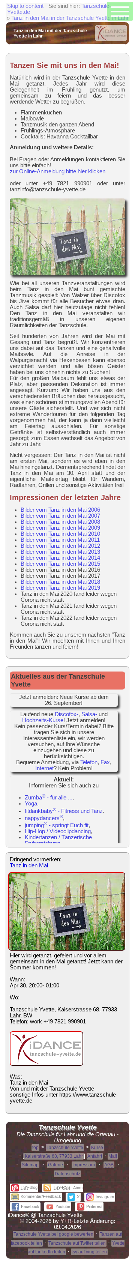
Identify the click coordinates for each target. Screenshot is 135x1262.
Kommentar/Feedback (41, 1196)
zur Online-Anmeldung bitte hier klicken (57, 171)
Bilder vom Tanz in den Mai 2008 (60, 522)
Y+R (66, 1221)
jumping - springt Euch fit (56, 825)
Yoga (31, 804)
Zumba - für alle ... (48, 798)
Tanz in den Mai (29, 865)
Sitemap (30, 1164)
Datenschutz (67, 1173)
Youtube (63, 1206)
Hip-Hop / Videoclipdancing (58, 831)
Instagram (105, 1196)
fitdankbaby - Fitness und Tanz (64, 811)
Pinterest (94, 1206)
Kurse (97, 1147)
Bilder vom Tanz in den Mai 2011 (60, 540)
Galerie (55, 1164)
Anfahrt (94, 1156)
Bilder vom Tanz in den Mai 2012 (60, 546)
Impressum (83, 1164)
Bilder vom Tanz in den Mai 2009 (60, 528)
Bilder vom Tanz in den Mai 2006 (60, 510)
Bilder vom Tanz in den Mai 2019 (60, 588)
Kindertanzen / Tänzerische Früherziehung (58, 840)
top (35, 1147)
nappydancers (44, 818)
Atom (77, 1187)
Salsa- (89, 714)
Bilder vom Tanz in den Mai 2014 (60, 558)
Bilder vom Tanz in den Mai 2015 (60, 564)
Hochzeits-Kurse (42, 720)
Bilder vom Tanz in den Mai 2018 (60, 582)
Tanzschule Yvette (64, 1147)
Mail (112, 1156)
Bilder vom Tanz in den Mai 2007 (60, 516)
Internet (44, 768)
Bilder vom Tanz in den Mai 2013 (60, 552)
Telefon (89, 762)
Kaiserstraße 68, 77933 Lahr (54, 1156)
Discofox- (66, 714)
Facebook (30, 1206)
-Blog (29, 1187)
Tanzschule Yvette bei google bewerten (53, 1234)
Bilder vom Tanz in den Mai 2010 (60, 534)
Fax (105, 762)
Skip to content (25, 6)
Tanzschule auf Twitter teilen (77, 1243)
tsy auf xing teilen (89, 1251)
